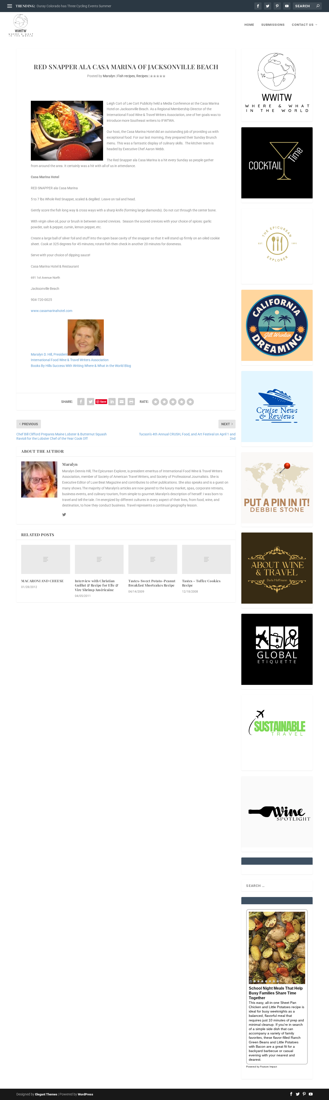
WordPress (85, 1094)
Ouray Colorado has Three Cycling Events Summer (74, 6)
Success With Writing (68, 366)
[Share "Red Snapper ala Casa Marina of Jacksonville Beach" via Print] (131, 401)
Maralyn (109, 76)
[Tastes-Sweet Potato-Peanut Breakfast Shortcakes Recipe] (152, 559)
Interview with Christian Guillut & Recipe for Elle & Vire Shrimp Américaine (96, 585)
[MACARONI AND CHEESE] (45, 559)
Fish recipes (126, 76)
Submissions (273, 25)
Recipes (142, 76)
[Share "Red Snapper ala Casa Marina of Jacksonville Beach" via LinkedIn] (112, 401)
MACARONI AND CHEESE (42, 581)
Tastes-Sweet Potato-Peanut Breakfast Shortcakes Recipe (151, 583)
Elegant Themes (46, 1094)
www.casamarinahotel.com (51, 311)
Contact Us (303, 25)
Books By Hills (41, 366)
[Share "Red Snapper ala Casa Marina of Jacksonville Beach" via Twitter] (90, 401)
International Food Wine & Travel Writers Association (70, 360)
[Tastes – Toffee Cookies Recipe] (206, 559)
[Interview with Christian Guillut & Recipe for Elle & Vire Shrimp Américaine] (99, 559)
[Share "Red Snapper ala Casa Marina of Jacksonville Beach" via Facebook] (81, 401)
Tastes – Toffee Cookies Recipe (201, 583)
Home (249, 25)
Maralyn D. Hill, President (49, 354)
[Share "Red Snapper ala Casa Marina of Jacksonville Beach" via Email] (121, 401)
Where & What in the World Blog (107, 366)
